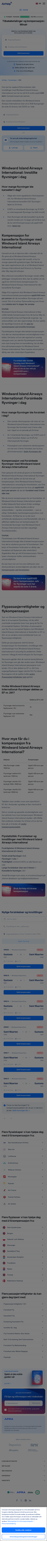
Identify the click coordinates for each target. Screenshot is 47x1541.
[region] (23, 1524)
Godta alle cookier (23, 1530)
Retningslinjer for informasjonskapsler (20, 1521)
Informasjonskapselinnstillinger (23, 1537)
